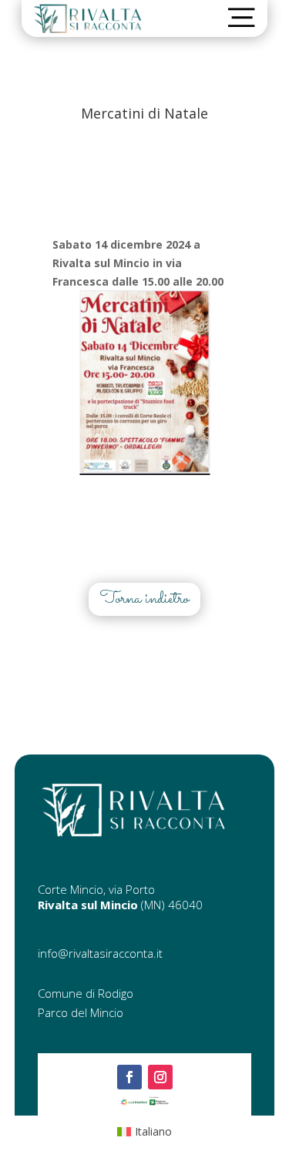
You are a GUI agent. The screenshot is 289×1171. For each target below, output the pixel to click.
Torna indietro (144, 599)
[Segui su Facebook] (129, 1077)
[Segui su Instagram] (160, 1077)
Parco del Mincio (80, 1012)
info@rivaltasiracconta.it (100, 953)
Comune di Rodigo (85, 993)
